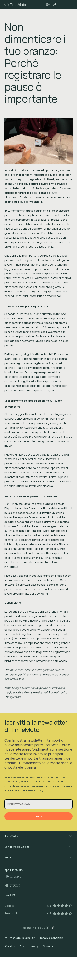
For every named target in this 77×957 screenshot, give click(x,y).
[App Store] (14, 885)
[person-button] (54, 4)
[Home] (15, 4)
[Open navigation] (69, 4)
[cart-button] (61, 4)
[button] (48, 4)
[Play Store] (14, 876)
